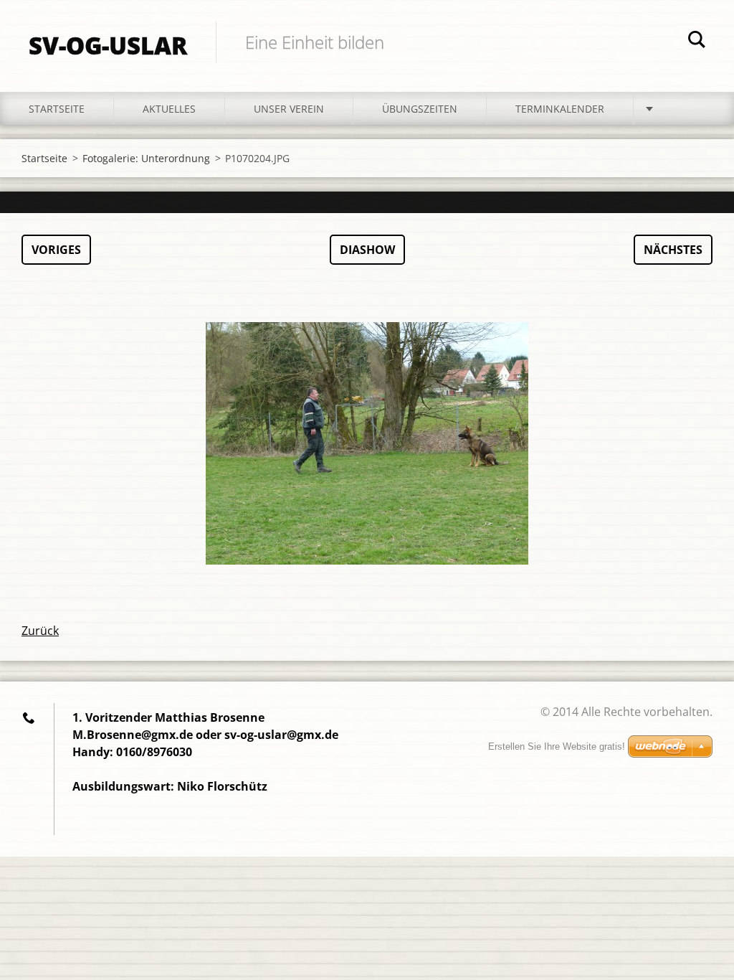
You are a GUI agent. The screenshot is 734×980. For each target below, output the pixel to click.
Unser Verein (289, 109)
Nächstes (673, 250)
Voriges (56, 250)
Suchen (696, 42)
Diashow (367, 250)
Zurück (40, 631)
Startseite (57, 109)
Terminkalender (559, 109)
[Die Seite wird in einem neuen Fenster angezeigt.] (367, 443)
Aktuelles (169, 109)
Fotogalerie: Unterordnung (146, 158)
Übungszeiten (419, 109)
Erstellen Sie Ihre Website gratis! (556, 746)
